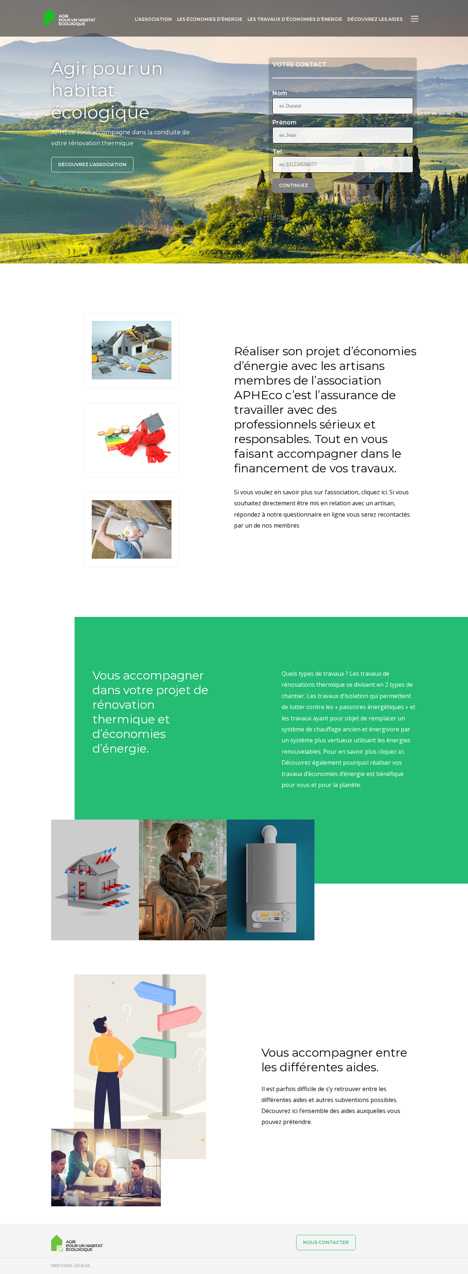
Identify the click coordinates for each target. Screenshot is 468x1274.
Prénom (284, 122)
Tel (277, 152)
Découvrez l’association (92, 164)
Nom (279, 93)
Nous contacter (326, 1242)
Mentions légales (70, 1265)
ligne (338, 514)
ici (401, 751)
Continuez (293, 185)
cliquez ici (374, 492)
